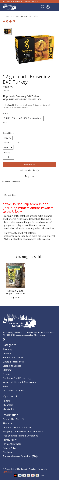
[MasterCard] (15, 475)
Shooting (7, 349)
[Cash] (28, 475)
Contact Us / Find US (13, 419)
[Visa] (20, 475)
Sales (5, 386)
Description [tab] (10, 195)
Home (5, 16)
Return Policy (9, 448)
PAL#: (5, 122)
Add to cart (29, 164)
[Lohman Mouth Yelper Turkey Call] (15, 275)
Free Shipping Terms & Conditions (20, 435)
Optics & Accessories (13, 361)
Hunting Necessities (13, 357)
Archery (7, 353)
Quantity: (6, 152)
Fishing (6, 374)
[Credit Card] (37, 475)
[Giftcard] (33, 475)
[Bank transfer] (24, 475)
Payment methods (12, 443)
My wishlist (8, 409)
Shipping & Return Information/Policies (23, 431)
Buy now (29, 176)
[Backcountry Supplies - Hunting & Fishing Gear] (9, 7)
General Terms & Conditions (17, 427)
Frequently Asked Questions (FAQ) (20, 456)
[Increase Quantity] (11, 157)
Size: (5, 113)
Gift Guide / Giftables (13, 390)
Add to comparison (12, 181)
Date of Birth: (8, 133)
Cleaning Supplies (12, 365)
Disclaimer (8, 452)
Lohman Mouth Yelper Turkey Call (15, 292)
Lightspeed (7, 471)
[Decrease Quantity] (5, 157)
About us (7, 423)
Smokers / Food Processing (17, 378)
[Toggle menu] (53, 7)
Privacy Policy (9, 439)
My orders (8, 404)
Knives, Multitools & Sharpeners (19, 382)
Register (7, 400)
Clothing (7, 369)
